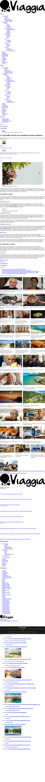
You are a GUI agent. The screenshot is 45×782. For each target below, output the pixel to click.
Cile (8, 38)
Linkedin (4, 149)
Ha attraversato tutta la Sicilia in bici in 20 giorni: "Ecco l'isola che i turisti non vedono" (16, 511)
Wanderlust (4, 59)
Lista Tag (4, 570)
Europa (6, 23)
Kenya (8, 46)
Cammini (6, 68)
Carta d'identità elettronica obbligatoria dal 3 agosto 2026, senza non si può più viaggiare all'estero (18, 528)
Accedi (1, 13)
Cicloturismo (4, 573)
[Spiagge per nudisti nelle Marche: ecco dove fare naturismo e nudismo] (23, 685)
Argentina (9, 34)
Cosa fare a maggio (5, 606)
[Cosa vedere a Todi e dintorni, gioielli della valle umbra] (23, 718)
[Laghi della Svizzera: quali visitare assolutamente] (23, 661)
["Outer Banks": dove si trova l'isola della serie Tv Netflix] (23, 653)
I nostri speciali (5, 62)
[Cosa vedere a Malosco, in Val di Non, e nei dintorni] (23, 722)
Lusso (3, 57)
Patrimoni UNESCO (6, 592)
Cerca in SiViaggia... (3, 619)
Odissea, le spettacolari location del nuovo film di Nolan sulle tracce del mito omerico (15, 499)
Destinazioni (4, 22)
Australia (8, 48)
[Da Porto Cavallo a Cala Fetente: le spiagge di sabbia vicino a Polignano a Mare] (23, 698)
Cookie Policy (23, 631)
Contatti (3, 63)
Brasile (8, 35)
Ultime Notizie (7, 557)
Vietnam (8, 42)
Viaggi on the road (5, 599)
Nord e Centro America (9, 28)
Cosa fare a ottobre (5, 611)
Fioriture (4, 579)
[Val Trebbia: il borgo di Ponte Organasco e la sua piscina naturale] (23, 681)
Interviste (4, 60)
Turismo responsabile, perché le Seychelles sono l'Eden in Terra (14, 269)
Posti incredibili (5, 54)
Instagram (4, 150)
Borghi (6, 18)
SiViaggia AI (4, 53)
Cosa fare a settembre (6, 610)
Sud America (7, 33)
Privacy (19, 631)
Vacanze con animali (8, 21)
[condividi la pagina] (1, 160)
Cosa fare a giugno (5, 607)
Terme (3, 596)
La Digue (29, 203)
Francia (8, 25)
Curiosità (4, 58)
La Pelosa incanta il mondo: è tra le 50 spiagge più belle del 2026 (14, 273)
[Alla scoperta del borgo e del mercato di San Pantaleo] (23, 689)
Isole (3, 580)
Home (3, 130)
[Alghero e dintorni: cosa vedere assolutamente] (23, 710)
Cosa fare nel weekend (6, 576)
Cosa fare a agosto (5, 609)
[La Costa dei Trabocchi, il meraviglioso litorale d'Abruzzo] (23, 636)
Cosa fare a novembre (6, 612)
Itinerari (3, 581)
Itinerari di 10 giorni (6, 587)
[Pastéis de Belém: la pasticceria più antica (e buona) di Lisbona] (23, 706)
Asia (5, 39)
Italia (8, 24)
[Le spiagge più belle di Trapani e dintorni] (23, 665)
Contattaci (9, 620)
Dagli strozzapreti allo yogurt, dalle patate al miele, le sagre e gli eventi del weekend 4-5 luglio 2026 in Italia (20, 533)
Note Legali (15, 631)
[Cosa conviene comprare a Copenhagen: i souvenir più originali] (23, 673)
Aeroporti (4, 571)
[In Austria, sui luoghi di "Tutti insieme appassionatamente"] (23, 731)
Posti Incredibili (5, 560)
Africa (6, 43)
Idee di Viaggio (5, 543)
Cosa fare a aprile (5, 605)
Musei (3, 589)
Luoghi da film (5, 55)
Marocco (8, 44)
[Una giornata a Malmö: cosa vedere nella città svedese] (23, 714)
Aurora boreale (5, 572)
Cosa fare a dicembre (6, 613)
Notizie (3, 51)
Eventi (3, 578)
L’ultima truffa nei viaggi (7, 120)
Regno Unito (9, 26)
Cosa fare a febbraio (6, 602)
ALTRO (1, 65)
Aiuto (34, 631)
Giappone (9, 40)
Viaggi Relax (5, 259)
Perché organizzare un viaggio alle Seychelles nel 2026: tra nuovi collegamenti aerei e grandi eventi (20, 271)
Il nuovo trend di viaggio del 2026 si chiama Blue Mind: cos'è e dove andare (16, 270)
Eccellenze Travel (5, 119)
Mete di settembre (5, 118)
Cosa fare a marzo (5, 604)
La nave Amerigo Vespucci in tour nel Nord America (10, 504)
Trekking (4, 597)
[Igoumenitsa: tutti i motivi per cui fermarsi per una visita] (23, 739)
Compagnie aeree (5, 575)
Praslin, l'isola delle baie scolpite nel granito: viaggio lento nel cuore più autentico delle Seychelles (20, 272)
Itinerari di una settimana (6, 588)
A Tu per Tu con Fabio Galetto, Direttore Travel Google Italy (11, 493)
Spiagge (1, 259)
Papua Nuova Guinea (11, 50)
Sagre (3, 593)
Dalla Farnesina (5, 122)
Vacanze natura (7, 19)
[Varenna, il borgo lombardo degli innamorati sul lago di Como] (23, 743)
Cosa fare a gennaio (6, 601)
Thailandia (9, 41)
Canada (8, 30)
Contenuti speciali (3, 620)
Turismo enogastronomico (7, 598)
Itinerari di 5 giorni (5, 586)
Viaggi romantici (5, 600)
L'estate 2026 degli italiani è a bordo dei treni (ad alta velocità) (11, 516)
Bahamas (8, 32)
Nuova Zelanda (10, 49)
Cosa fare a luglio (5, 608)
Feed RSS (13, 620)
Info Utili (4, 558)
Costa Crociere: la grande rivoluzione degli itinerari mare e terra (11, 521)
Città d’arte (4, 574)
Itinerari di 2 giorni (5, 585)
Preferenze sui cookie (29, 631)
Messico (8, 31)
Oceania (6, 47)
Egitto (8, 45)
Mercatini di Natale (5, 590)
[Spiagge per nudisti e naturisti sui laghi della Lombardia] (23, 747)
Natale (3, 591)
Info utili (4, 52)
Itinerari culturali (5, 582)
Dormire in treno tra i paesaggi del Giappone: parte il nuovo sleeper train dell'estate (15, 539)
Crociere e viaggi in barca (7, 577)
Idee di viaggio (5, 15)
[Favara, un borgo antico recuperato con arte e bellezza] (23, 640)
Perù (8, 37)
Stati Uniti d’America (11, 29)
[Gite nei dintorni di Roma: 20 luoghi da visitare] (23, 644)
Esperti (3, 61)
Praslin (38, 234)
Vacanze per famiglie (8, 20)
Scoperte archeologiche (6, 594)
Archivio (16, 620)
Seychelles (31, 216)
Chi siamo (11, 631)
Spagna (8, 27)
